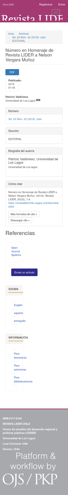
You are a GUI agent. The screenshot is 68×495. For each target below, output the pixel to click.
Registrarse (45, 4)
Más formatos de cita (23, 214)
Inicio (11, 33)
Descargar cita (19, 220)
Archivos (24, 33)
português (20, 320)
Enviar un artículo (24, 272)
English (18, 305)
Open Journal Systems (16, 251)
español (18, 313)
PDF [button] (12, 72)
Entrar (61, 4)
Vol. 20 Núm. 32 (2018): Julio (29, 37)
